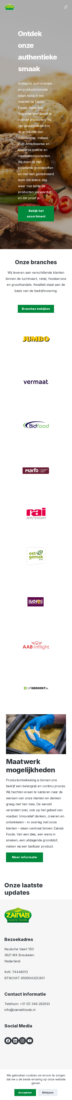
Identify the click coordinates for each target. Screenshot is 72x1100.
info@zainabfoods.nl (19, 1010)
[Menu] (66, 7)
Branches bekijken (36, 309)
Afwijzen (48, 1092)
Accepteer (25, 1092)
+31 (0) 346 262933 (35, 1004)
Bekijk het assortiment (36, 213)
